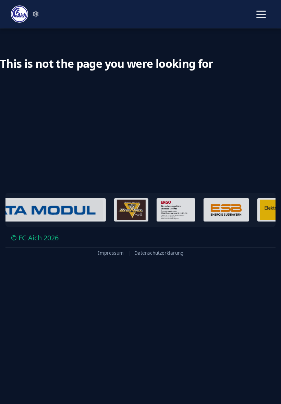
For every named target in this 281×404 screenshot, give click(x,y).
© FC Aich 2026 (35, 237)
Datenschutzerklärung (158, 253)
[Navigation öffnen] (261, 14)
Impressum (111, 253)
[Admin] (35, 14)
